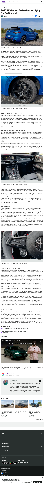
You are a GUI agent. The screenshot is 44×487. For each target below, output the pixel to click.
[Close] (42, 477)
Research (19, 1)
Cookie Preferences (4, 475)
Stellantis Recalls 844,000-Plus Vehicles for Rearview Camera (6, 412)
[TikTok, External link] (19, 462)
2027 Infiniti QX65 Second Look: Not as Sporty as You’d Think (35, 412)
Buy (9, 1)
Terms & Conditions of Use (5, 468)
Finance (24, 1)
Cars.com (7, 481)
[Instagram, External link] (25, 462)
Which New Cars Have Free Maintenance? (13, 73)
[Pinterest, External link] (27, 462)
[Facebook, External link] (21, 462)
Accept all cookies (37, 482)
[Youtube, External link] (23, 462)
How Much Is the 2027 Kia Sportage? (20, 412)
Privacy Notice (3, 470)
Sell (13, 1)
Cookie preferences (27, 482)
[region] (22, 481)
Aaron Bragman (8, 15)
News (5, 7)
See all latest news (39, 419)
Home (2, 7)
